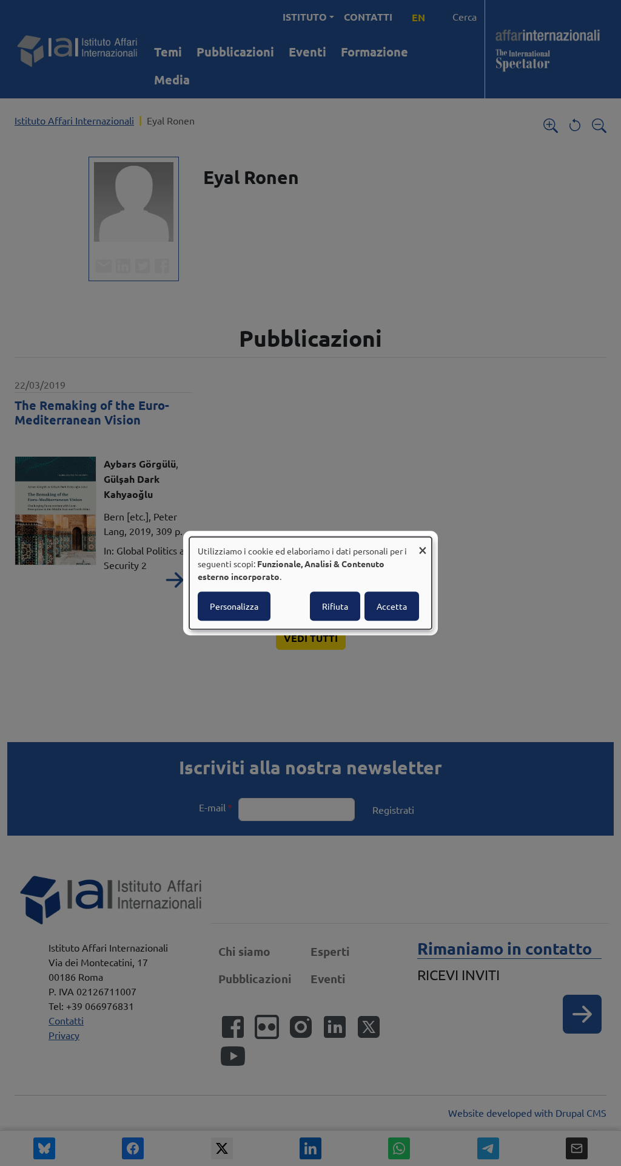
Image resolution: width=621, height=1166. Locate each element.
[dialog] (310, 583)
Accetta (392, 606)
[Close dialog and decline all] (423, 544)
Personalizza (234, 606)
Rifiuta (335, 606)
